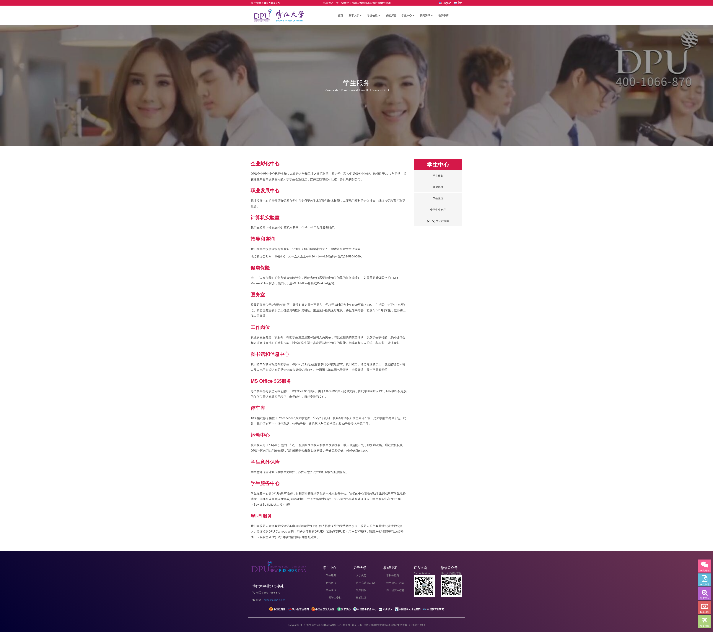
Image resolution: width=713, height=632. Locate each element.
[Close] (405, 43)
